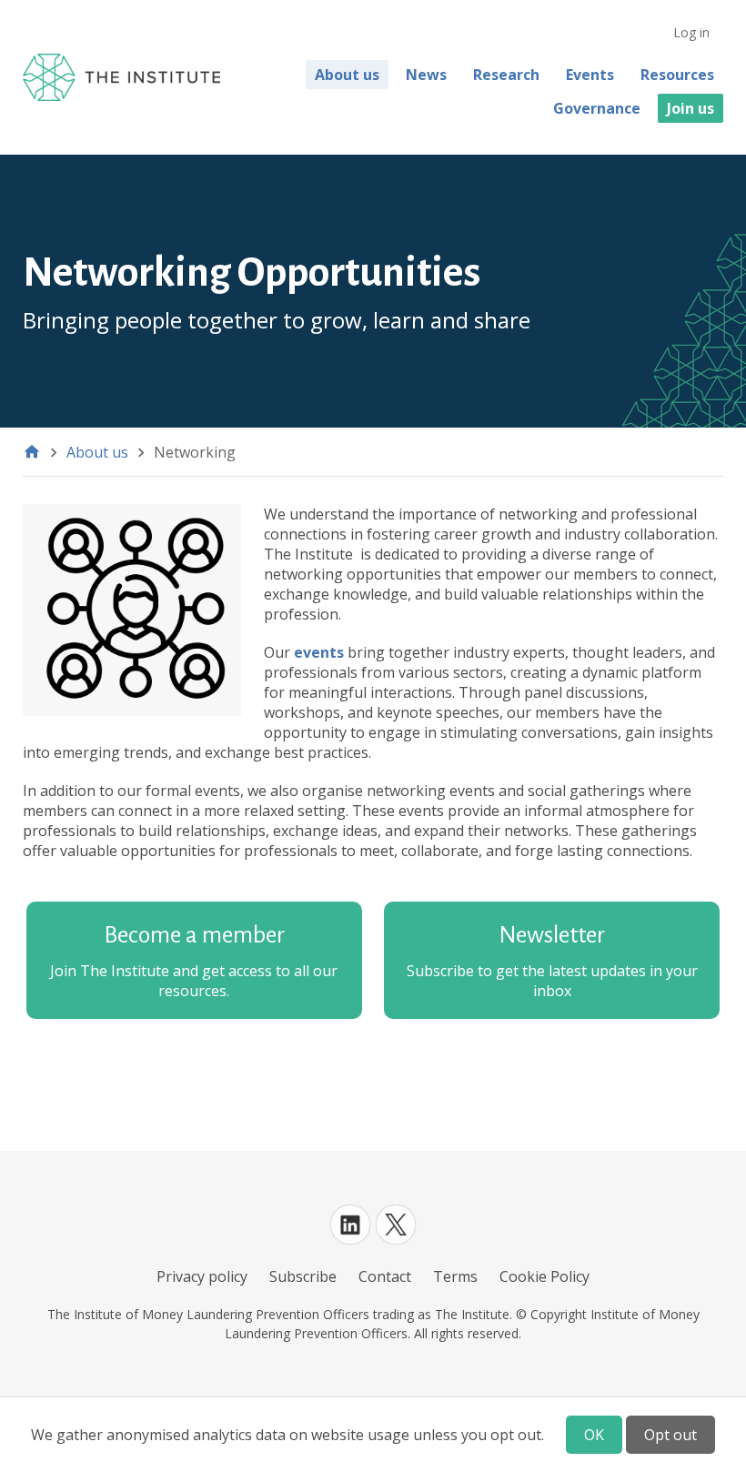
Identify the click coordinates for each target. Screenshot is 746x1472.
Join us (690, 108)
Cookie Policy (544, 1276)
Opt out (670, 1435)
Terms (455, 1276)
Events (590, 75)
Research (506, 75)
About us (347, 75)
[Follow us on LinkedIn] (350, 1224)
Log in (691, 32)
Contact (384, 1276)
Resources (677, 75)
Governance (596, 108)
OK (594, 1435)
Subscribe (303, 1276)
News (426, 75)
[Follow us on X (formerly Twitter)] (396, 1224)
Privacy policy (201, 1276)
